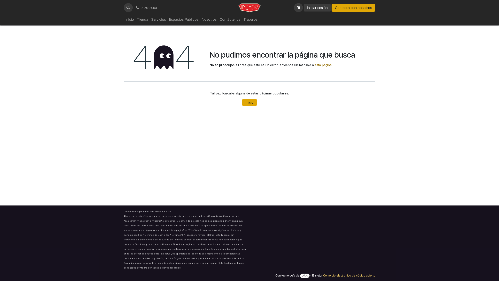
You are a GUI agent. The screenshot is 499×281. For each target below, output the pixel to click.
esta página (323, 65)
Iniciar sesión (317, 8)
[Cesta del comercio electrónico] (298, 7)
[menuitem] (129, 19)
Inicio (249, 102)
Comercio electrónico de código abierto (349, 275)
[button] (128, 7)
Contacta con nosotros (353, 8)
